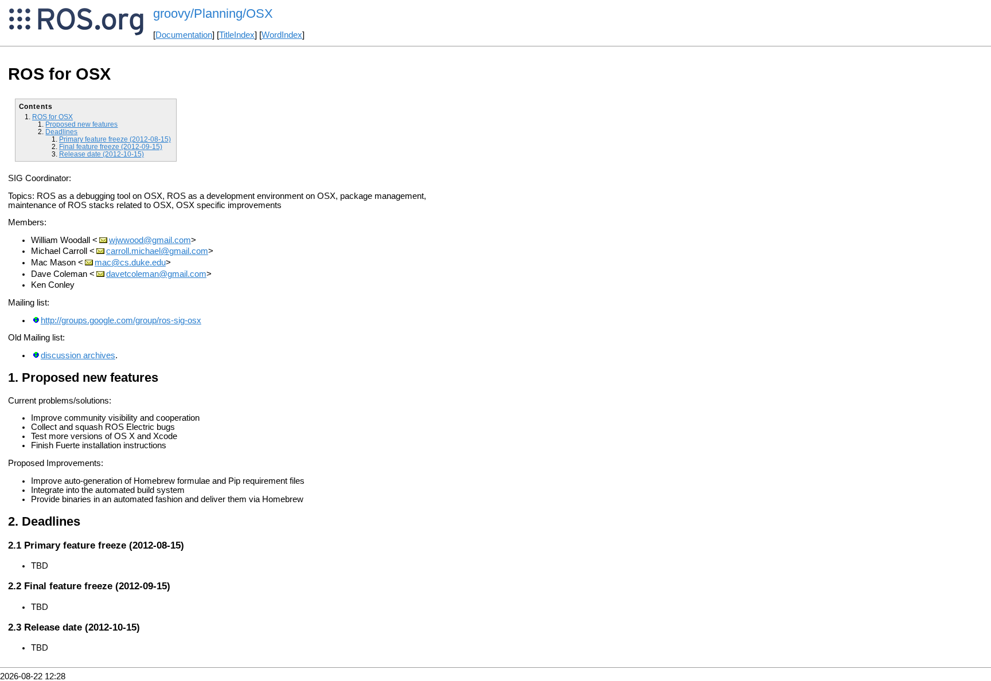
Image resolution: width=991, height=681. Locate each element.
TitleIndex (237, 35)
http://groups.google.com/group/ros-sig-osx (121, 320)
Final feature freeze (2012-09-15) (110, 146)
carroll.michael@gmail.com (157, 251)
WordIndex (282, 35)
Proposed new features (81, 124)
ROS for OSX (52, 116)
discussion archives (78, 355)
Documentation (183, 35)
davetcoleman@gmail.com (156, 274)
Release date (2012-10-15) (101, 154)
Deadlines (61, 131)
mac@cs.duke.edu (130, 262)
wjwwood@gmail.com (150, 240)
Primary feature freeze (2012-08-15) (115, 139)
